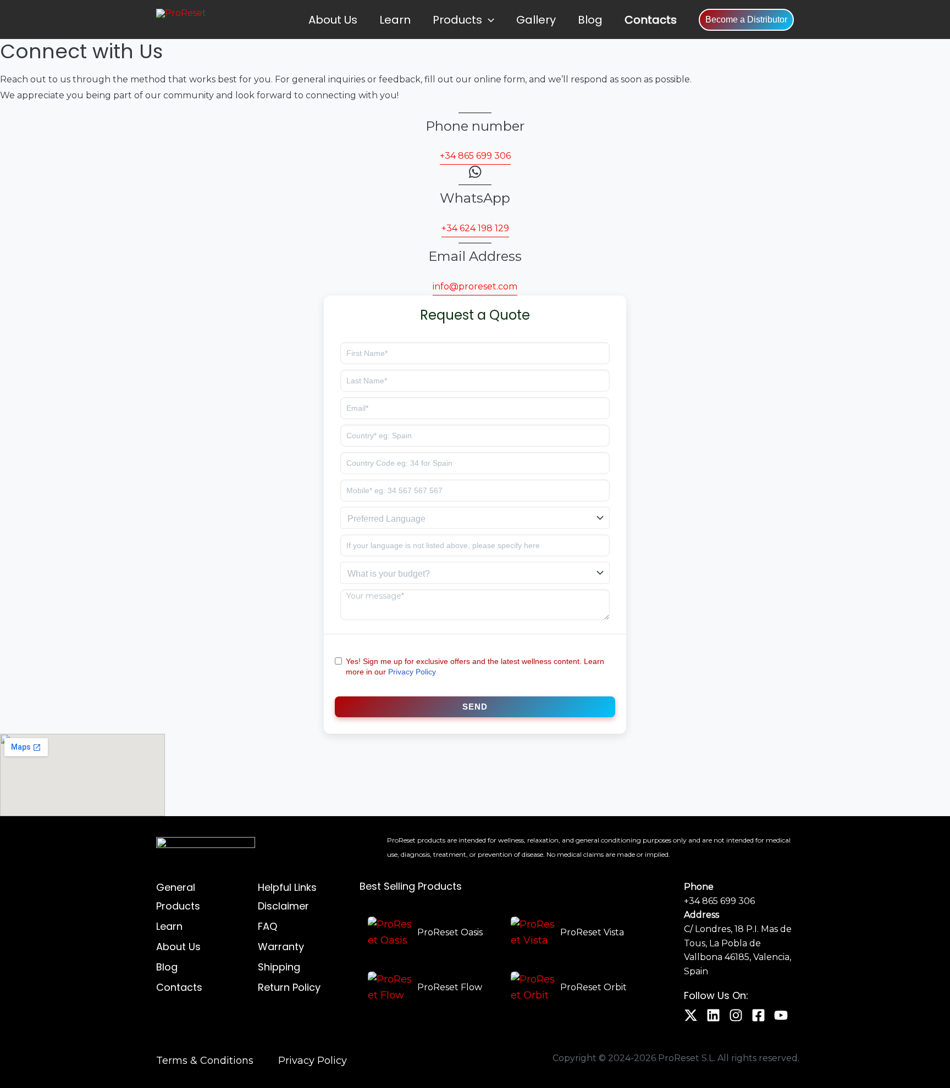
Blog (590, 19)
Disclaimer (283, 906)
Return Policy (289, 987)
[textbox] (475, 519)
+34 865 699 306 (719, 901)
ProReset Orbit (593, 987)
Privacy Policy (412, 671)
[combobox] (475, 518)
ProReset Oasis (450, 932)
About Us (332, 19)
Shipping (279, 967)
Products (457, 19)
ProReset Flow (449, 987)
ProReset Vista (592, 932)
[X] (691, 1015)
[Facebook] (758, 1015)
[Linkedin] (713, 1015)
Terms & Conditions (204, 1060)
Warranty (281, 946)
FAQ (267, 926)
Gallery (536, 19)
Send (475, 706)
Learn (395, 19)
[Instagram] (736, 1015)
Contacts (651, 19)
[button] (488, 20)
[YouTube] (781, 1015)
